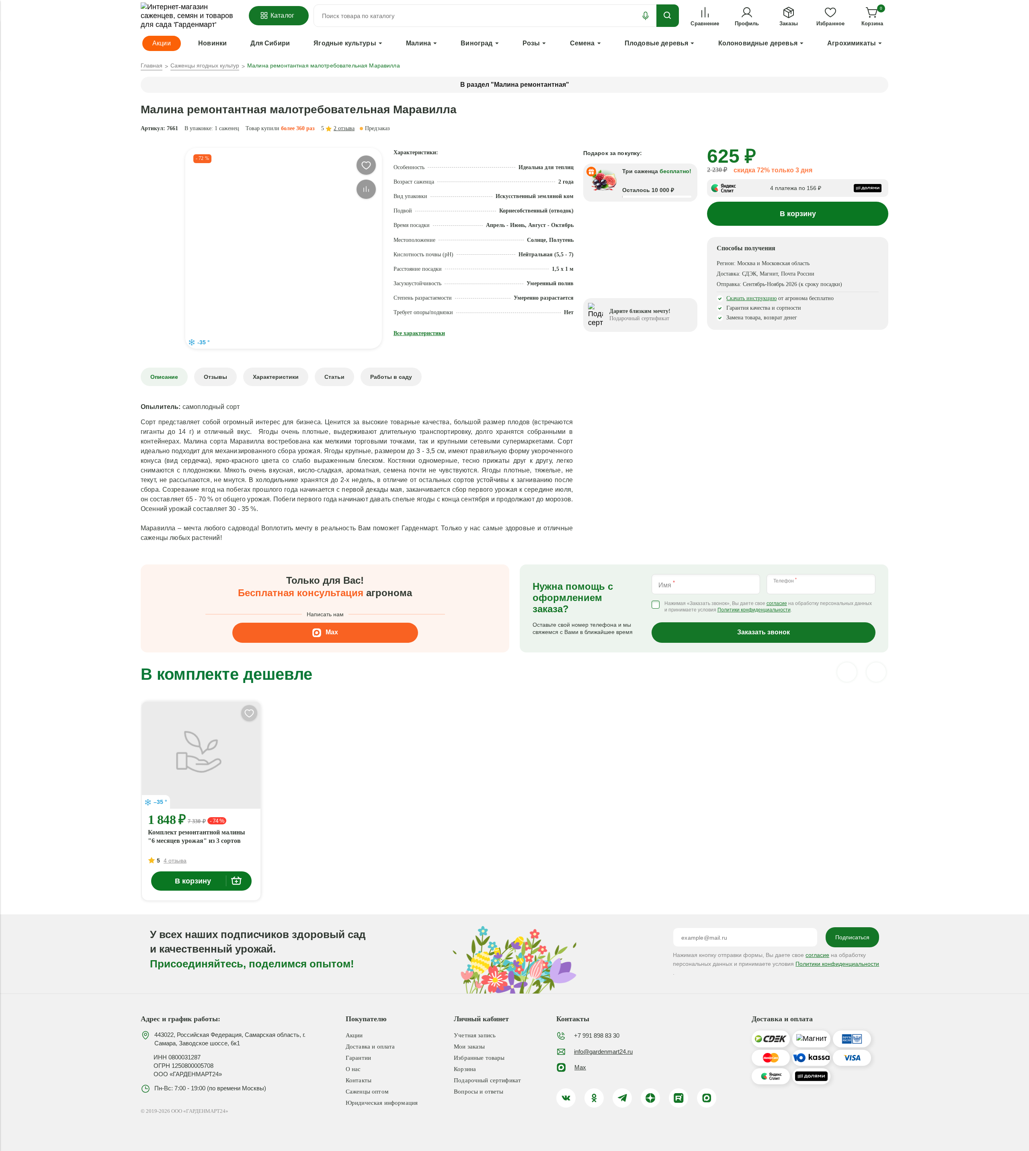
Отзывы (215, 377)
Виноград (476, 43)
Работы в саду (391, 377)
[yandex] (650, 1098)
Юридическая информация (382, 1103)
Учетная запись (475, 1035)
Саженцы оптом (367, 1091)
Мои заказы (469, 1046)
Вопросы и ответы (478, 1091)
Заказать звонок (763, 632)
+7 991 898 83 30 (596, 1035)
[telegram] (622, 1098)
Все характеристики (419, 333)
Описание (164, 377)
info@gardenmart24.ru (603, 1051)
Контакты (358, 1080)
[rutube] (678, 1098)
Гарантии (358, 1058)
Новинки (212, 43)
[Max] (706, 1098)
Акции (354, 1035)
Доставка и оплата (370, 1046)
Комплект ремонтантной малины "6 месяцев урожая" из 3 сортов (196, 836)
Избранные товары (479, 1058)
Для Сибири (270, 43)
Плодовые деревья (657, 43)
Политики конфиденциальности (754, 610)
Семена (582, 43)
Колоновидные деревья (757, 43)
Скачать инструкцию (751, 298)
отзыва (344, 128)
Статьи (334, 377)
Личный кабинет (481, 1019)
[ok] (594, 1098)
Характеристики (276, 377)
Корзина (465, 1069)
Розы (531, 43)
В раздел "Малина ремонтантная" (514, 84)
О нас (353, 1069)
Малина (418, 43)
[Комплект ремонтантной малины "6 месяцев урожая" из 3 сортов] (201, 755)
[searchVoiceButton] (645, 15)
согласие (777, 603)
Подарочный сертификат (487, 1080)
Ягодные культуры (345, 43)
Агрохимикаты (851, 43)
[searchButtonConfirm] (667, 15)
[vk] (566, 1098)
